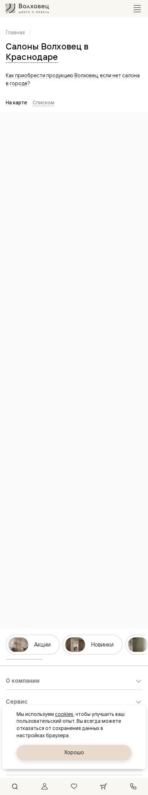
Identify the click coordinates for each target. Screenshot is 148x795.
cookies (64, 714)
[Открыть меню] (137, 9)
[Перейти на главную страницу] (27, 8)
